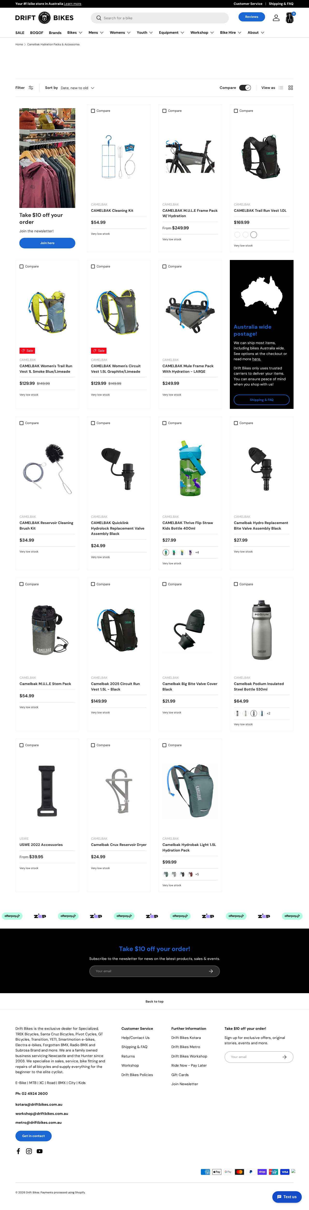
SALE (19, 32)
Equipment (169, 32)
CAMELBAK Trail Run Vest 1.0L (260, 210)
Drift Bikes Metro (185, 1046)
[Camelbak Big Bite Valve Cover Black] (190, 629)
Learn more (56, 4)
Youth (142, 32)
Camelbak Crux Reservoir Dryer (119, 844)
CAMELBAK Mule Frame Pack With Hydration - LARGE (188, 369)
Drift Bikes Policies (137, 1074)
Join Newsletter (184, 1084)
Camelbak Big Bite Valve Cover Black (189, 686)
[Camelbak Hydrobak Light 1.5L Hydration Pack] (190, 790)
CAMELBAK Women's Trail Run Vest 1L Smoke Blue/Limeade (46, 369)
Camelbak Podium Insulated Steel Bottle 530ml (259, 686)
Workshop (199, 32)
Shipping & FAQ (281, 4)
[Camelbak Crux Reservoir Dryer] (119, 790)
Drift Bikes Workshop (189, 1056)
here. (256, 359)
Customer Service (248, 4)
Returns (128, 1056)
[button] (289, 18)
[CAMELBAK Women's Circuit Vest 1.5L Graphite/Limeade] (119, 312)
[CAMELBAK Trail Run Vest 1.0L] (261, 156)
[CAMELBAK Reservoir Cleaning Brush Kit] (47, 469)
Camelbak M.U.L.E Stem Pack (45, 683)
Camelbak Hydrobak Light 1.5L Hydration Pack (189, 847)
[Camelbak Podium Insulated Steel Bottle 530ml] (261, 629)
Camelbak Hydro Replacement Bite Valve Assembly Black (261, 525)
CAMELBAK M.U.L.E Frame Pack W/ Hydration (190, 213)
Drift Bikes (32, 1192)
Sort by (51, 87)
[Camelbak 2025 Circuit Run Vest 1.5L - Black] (119, 629)
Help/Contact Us (135, 1037)
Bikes (72, 32)
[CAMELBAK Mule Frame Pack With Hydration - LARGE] (190, 312)
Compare (228, 87)
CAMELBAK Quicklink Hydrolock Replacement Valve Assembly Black (117, 528)
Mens (93, 32)
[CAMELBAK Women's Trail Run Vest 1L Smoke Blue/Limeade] (47, 312)
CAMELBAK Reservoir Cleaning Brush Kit (46, 525)
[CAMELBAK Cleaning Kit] (119, 156)
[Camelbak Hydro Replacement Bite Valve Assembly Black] (261, 469)
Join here (47, 243)
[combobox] (160, 18)
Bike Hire (228, 32)
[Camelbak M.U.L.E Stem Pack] (47, 629)
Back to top (155, 1001)
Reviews (251, 17)
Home (19, 44)
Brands (55, 32)
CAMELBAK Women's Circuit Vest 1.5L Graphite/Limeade (116, 369)
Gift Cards (180, 1074)
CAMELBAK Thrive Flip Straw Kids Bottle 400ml (187, 525)
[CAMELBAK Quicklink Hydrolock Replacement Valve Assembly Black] (119, 469)
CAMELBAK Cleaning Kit (112, 210)
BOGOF (36, 32)
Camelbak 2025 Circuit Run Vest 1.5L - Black (115, 686)
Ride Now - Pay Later (189, 1065)
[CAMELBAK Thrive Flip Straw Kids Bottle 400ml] (190, 469)
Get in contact (33, 1136)
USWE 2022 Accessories (41, 844)
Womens (117, 32)
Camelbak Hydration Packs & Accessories (53, 44)
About (253, 32)
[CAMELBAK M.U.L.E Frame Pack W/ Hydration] (190, 156)
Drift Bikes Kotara (186, 1037)
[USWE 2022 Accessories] (47, 790)
